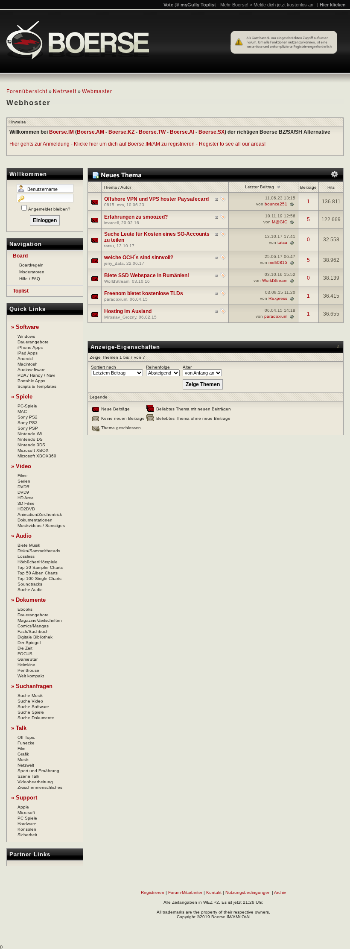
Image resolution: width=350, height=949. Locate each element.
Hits (331, 187)
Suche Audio (30, 589)
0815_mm (114, 204)
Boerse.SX (211, 132)
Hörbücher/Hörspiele (38, 561)
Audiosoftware (32, 369)
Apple (23, 807)
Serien (24, 481)
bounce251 (276, 204)
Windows (26, 336)
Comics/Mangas (33, 626)
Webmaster (97, 91)
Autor (125, 187)
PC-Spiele (27, 406)
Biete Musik (29, 545)
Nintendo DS (30, 439)
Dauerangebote (33, 342)
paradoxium (115, 299)
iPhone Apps (30, 347)
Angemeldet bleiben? (49, 209)
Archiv (280, 892)
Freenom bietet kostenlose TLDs (143, 293)
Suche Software (33, 706)
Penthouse (28, 670)
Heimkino (26, 664)
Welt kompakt (31, 676)
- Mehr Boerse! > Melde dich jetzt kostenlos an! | (281, 4)
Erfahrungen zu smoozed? (136, 217)
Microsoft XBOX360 (37, 456)
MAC (22, 411)
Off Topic (26, 737)
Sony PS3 (28, 422)
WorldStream (116, 281)
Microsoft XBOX (33, 450)
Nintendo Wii (30, 433)
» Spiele (21, 396)
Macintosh (28, 364)
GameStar (28, 659)
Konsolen (27, 829)
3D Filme (26, 503)
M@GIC (279, 222)
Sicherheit (27, 834)
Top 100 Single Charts (39, 578)
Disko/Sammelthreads (39, 550)
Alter (187, 367)
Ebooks (25, 609)
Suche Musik (30, 695)
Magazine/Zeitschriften (40, 620)
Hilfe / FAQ (29, 278)
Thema (110, 187)
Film (21, 748)
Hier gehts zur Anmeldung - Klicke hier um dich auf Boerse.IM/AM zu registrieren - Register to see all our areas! (137, 144)
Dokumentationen (35, 520)
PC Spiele (27, 818)
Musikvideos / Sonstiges (41, 525)
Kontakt (214, 892)
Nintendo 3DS (31, 444)
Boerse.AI (182, 132)
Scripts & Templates (37, 386)
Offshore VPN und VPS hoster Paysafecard (156, 199)
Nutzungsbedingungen (248, 892)
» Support (24, 797)
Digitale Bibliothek (35, 637)
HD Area (26, 497)
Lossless (26, 556)
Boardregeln (31, 265)
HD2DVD (26, 509)
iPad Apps (28, 353)
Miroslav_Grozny (120, 317)
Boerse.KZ (121, 132)
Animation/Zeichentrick (40, 514)
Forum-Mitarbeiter (185, 892)
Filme (23, 475)
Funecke (26, 743)
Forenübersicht (26, 91)
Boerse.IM (61, 132)
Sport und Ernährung (38, 770)
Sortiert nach (103, 367)
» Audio (21, 536)
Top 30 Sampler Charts (40, 567)
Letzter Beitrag (259, 187)
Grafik (23, 754)
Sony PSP (28, 428)
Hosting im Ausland (128, 311)
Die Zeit (25, 648)
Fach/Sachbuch (33, 631)
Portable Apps (31, 380)
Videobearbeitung (35, 781)
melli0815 (277, 262)
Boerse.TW (152, 132)
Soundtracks (30, 584)
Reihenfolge (158, 367)
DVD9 (23, 492)
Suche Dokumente (36, 717)
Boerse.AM (90, 132)
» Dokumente (28, 600)
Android (25, 358)
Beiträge (308, 187)
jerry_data (114, 263)
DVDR (23, 486)
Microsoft (26, 812)
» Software (25, 327)
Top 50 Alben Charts (38, 573)
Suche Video (30, 701)
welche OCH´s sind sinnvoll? (138, 258)
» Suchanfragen (31, 686)
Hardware (27, 823)
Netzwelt (64, 91)
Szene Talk (28, 776)
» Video (21, 466)
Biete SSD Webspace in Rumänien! (146, 275)
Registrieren (152, 892)
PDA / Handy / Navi (36, 375)
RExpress (277, 298)
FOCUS (25, 653)
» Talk (18, 728)
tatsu (109, 245)
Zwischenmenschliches (40, 787)
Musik (23, 759)
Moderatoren (31, 271)
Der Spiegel (29, 642)
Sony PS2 (28, 417)
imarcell (111, 222)
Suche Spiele (31, 712)
